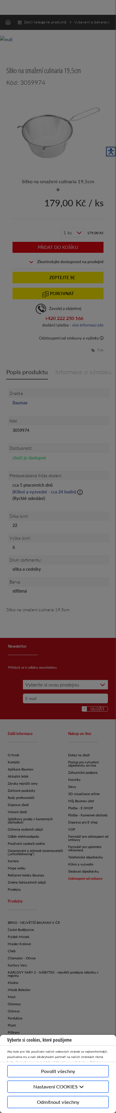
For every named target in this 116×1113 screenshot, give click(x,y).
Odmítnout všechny (58, 1101)
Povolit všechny (58, 1071)
